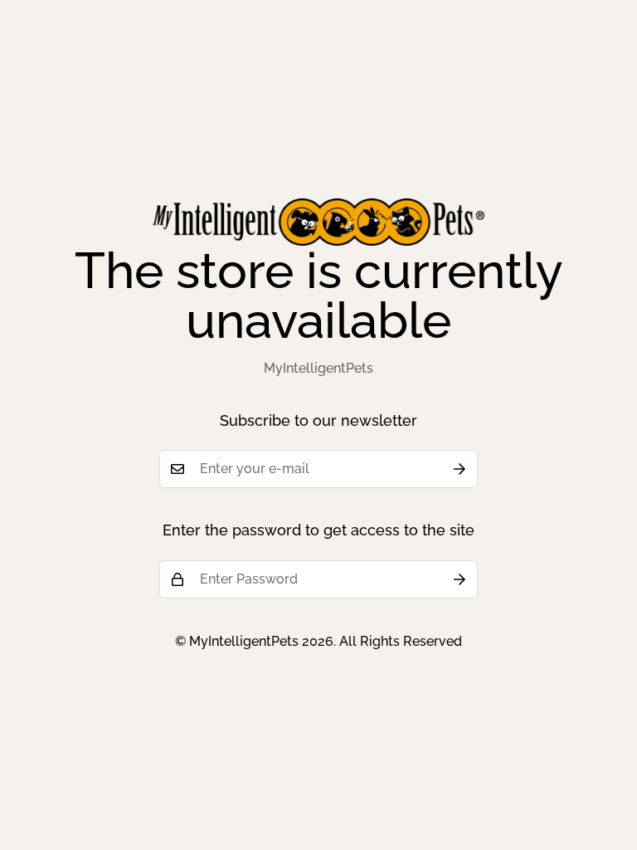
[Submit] (459, 469)
